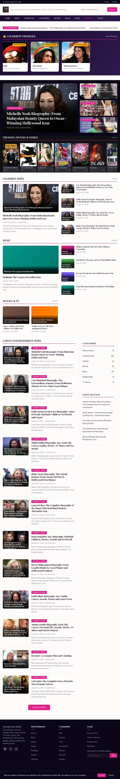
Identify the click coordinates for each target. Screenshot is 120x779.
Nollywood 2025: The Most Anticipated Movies (42, 327)
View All (114, 137)
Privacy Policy (92, 733)
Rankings (34, 750)
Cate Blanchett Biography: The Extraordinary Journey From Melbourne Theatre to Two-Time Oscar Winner (94, 187)
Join (113, 755)
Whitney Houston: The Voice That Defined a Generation (93, 248)
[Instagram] (16, 749)
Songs (33, 746)
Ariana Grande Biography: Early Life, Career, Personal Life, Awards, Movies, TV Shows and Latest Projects (52, 627)
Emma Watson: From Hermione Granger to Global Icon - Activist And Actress (98, 414)
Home (7, 18)
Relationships (98, 377)
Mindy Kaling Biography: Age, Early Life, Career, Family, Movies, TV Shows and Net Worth (95, 213)
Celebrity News (98, 356)
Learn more (90, 775)
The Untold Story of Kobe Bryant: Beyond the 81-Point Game (95, 430)
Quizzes (62, 737)
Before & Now (98, 351)
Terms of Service (93, 737)
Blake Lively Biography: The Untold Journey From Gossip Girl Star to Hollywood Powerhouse (95, 227)
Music (67, 18)
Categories (44, 18)
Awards (33, 755)
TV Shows (98, 382)
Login (100, 18)
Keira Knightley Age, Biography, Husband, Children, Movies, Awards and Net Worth (52, 538)
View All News (39, 707)
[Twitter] (10, 749)
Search (112, 9)
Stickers (62, 750)
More (77, 18)
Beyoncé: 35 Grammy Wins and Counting (51, 655)
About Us (62, 755)
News (17, 18)
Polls (61, 733)
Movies (57, 18)
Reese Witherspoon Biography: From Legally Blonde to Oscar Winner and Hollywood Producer (50, 567)
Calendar (34, 759)
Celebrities (29, 18)
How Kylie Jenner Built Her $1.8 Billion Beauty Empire (97, 422)
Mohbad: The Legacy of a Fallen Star (22, 277)
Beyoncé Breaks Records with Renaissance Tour (95, 273)
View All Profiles (111, 36)
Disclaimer (91, 746)
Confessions (63, 746)
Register (88, 18)
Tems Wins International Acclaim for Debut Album (95, 286)
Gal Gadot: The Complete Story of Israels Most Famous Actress (52, 683)
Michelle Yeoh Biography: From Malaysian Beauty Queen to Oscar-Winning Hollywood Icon (29, 217)
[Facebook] (5, 749)
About (107, 2)
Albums (33, 742)
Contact (114, 2)
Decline (111, 775)
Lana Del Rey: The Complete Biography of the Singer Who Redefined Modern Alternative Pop (52, 508)
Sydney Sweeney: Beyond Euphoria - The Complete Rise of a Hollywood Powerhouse (52, 28)
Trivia (61, 742)
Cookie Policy (92, 742)
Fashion (98, 361)
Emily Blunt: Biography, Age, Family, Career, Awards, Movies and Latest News (51, 598)
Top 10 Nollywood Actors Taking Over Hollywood (13, 327)
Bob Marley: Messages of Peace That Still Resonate (96, 260)
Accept (101, 775)
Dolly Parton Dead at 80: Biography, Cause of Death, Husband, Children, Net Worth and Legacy (95, 200)
